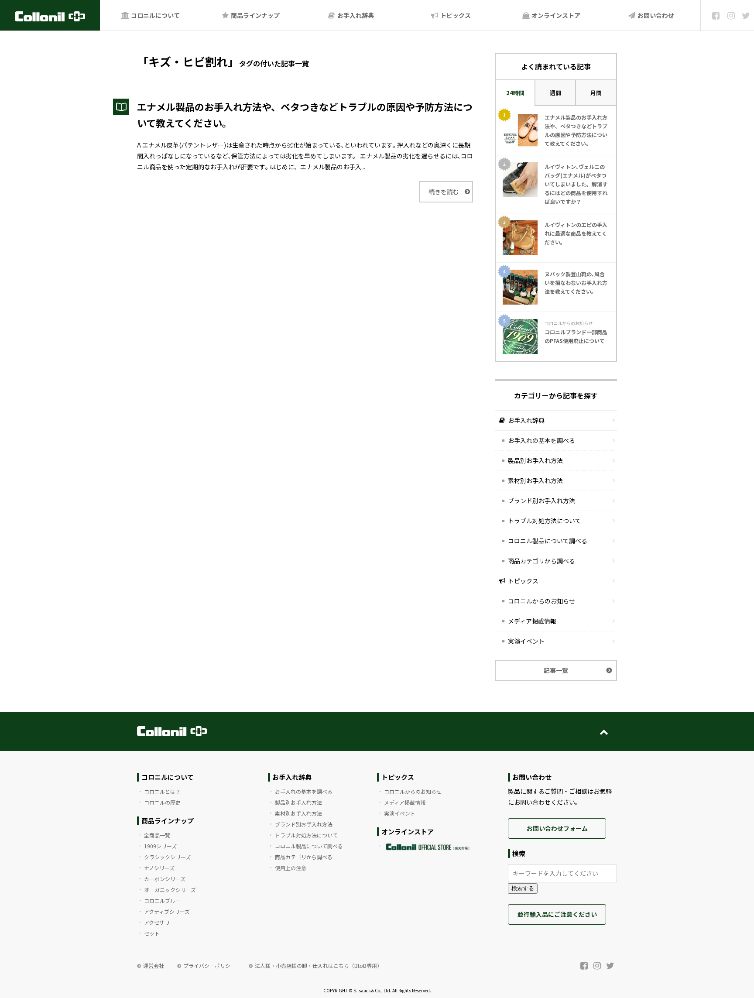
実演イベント (526, 641)
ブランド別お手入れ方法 (541, 500)
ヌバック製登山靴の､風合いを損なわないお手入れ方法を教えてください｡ (576, 282)
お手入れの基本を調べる (541, 440)
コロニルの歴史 (162, 802)
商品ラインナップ (255, 15)
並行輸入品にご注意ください (557, 914)
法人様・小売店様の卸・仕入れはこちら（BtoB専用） (318, 965)
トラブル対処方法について (544, 520)
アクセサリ (157, 922)
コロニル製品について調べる (547, 540)
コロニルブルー (162, 900)
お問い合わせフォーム (557, 828)
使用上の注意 (290, 867)
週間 (555, 93)
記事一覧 (556, 670)
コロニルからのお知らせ (541, 601)
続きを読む (443, 191)
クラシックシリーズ (167, 857)
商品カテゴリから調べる (541, 560)
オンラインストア (555, 15)
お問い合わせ (655, 15)
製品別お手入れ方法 (535, 460)
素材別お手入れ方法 (535, 480)
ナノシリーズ (159, 867)
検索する (522, 888)
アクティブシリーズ (167, 911)
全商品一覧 (157, 835)
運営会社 (153, 965)
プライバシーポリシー (209, 965)
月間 (596, 93)
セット (152, 933)
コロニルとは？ (162, 791)
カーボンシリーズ (164, 878)
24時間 (515, 93)
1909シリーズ (160, 846)
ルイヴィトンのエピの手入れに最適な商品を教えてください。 (576, 233)
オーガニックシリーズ (170, 889)
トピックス (455, 15)
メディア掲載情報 (532, 621)
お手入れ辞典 (355, 15)
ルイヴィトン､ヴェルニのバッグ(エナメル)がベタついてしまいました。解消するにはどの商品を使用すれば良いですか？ (576, 184)
